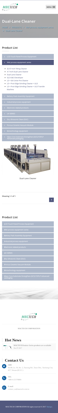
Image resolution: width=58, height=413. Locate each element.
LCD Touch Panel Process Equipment (19, 224)
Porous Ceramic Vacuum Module (17, 264)
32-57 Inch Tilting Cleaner (17, 68)
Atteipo (49, 407)
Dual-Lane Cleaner (14, 30)
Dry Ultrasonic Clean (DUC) (14, 258)
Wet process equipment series (39, 27)
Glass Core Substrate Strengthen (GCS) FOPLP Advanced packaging (26, 277)
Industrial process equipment (16, 241)
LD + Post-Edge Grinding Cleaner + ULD (22, 83)
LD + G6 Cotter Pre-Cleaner (17, 80)
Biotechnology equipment (14, 270)
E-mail (10, 386)
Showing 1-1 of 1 (9, 196)
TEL (10, 377)
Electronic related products (15, 247)
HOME (5, 27)
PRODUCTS (17, 27)
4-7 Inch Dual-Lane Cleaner (17, 71)
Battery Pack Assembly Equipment (18, 235)
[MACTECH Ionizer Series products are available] (7, 346)
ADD (10, 365)
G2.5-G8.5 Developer (15, 77)
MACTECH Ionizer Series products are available (32, 345)
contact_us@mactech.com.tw (18, 389)
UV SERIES (8, 253)
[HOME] (10, 6)
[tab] (28, 56)
